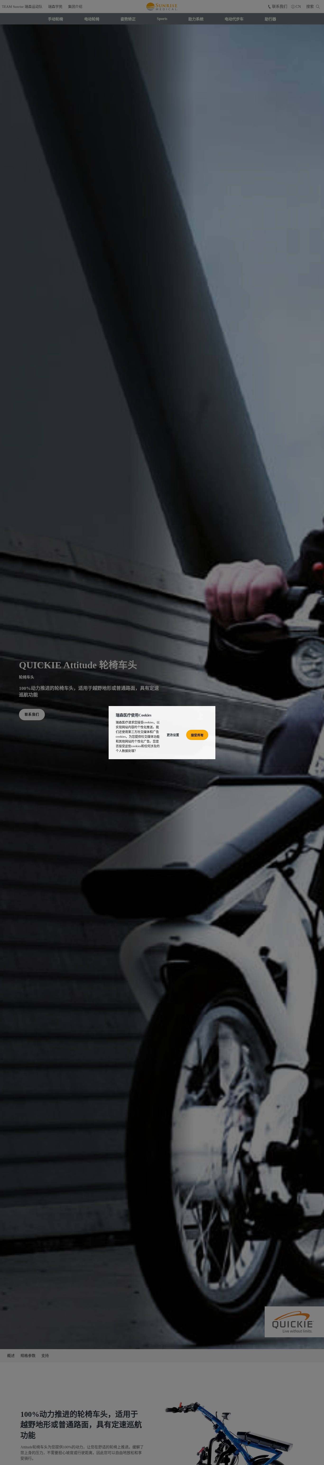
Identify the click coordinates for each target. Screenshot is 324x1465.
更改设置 (173, 735)
